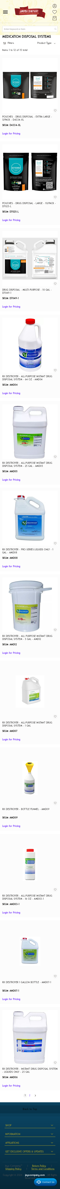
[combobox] (30, 29)
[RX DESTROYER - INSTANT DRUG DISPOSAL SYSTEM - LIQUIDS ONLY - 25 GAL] (30, 1037)
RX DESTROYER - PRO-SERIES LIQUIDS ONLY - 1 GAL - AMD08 (27, 551)
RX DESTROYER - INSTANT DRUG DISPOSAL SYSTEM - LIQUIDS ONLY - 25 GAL (30, 1070)
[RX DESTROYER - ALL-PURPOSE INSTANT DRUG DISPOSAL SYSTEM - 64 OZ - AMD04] (30, 345)
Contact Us (48, 1182)
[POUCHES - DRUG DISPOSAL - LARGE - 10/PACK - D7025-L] (30, 172)
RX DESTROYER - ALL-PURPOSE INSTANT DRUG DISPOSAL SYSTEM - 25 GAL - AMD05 (27, 464)
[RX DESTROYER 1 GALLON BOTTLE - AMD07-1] (30, 951)
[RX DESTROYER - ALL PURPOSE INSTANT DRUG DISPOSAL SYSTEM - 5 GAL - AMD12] (30, 604)
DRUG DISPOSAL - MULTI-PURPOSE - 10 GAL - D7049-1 (27, 291)
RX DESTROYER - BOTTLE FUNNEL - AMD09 (25, 809)
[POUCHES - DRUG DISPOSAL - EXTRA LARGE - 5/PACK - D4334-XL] (30, 85)
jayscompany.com (35, 1175)
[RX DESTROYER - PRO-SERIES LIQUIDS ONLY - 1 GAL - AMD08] (30, 518)
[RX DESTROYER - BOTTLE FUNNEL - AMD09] (30, 778)
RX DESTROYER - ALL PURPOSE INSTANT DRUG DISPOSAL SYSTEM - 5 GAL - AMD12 (27, 638)
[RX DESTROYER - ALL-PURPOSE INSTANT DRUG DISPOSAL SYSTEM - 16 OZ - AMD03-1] (30, 864)
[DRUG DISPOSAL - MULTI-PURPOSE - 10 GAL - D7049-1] (30, 258)
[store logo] (30, 12)
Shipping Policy (13, 1169)
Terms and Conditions (43, 1169)
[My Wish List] (55, 12)
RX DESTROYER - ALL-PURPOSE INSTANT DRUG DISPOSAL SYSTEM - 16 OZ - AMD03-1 (27, 897)
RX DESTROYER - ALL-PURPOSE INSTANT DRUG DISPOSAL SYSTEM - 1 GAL (27, 724)
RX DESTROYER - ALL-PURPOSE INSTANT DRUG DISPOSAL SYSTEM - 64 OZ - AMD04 (27, 378)
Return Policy (39, 1166)
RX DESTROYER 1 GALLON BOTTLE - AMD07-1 (26, 982)
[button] (47, 43)
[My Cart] (55, 18)
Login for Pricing (11, 134)
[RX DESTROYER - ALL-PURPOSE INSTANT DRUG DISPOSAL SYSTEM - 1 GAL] (30, 691)
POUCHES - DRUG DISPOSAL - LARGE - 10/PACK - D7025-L (29, 205)
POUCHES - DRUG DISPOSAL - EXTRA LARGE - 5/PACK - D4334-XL (27, 118)
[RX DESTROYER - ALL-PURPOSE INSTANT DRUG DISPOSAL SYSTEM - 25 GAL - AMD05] (30, 431)
